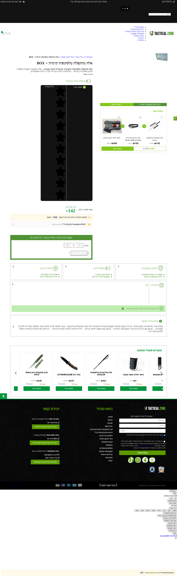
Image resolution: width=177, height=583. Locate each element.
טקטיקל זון (88, 57)
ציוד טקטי (79, 57)
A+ (171, 498)
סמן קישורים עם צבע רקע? (167, 516)
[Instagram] (138, 460)
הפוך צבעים (172, 523)
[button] (16, 373)
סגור (174, 493)
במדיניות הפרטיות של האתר (147, 446)
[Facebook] (145, 460)
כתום (148, 510)
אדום (153, 510)
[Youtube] (152, 460)
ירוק (164, 510)
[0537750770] (174, 2)
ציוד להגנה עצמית (67, 57)
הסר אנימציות (171, 526)
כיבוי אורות (172, 531)
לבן (169, 510)
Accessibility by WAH (168, 536)
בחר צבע (173, 508)
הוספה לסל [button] (117, 148)
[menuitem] (139, 27)
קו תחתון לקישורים (170, 513)
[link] (133, 372)
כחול (159, 510)
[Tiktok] (131, 460)
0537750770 (167, 2)
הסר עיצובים (172, 528)
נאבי (136, 510)
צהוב (142, 510)
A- (175, 498)
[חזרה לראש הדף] (3, 396)
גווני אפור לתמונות (170, 521)
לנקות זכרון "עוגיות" (169, 518)
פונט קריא (173, 503)
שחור (174, 510)
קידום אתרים (15, 485)
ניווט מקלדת (172, 501)
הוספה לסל (79, 253)
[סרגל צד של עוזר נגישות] (173, 491)
